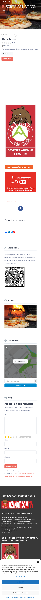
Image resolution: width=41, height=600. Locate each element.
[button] (38, 562)
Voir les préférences (20, 593)
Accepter (20, 582)
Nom (6, 440)
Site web (7, 457)
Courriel (7, 448)
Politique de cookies (12, 597)
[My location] (35, 381)
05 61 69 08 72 (11, 202)
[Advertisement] (20, 84)
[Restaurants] (3, 34)
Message (7, 415)
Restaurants (10, 34)
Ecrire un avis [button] (7, 59)
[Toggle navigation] (4, 10)
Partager (7, 53)
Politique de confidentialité (26, 597)
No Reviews (15, 43)
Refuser (20, 587)
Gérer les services (20, 576)
